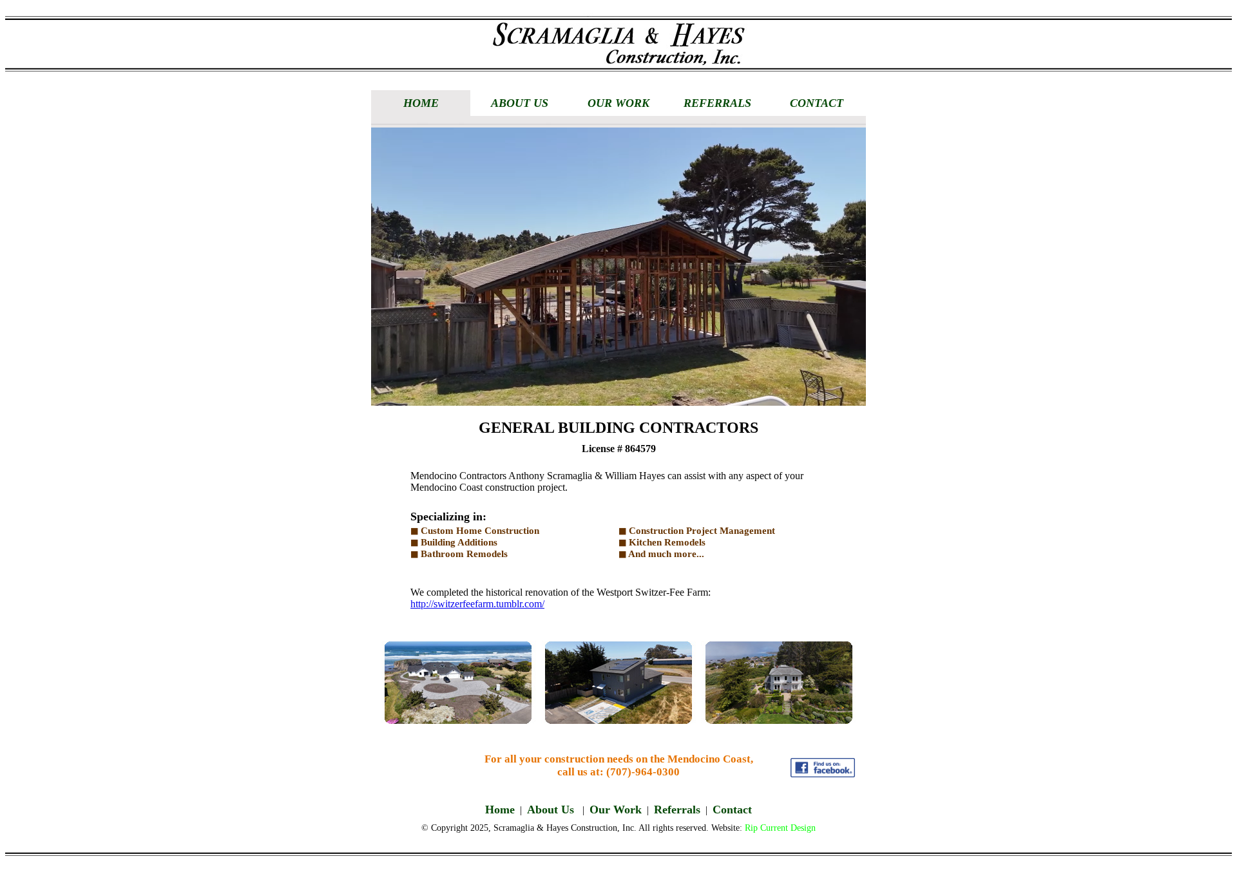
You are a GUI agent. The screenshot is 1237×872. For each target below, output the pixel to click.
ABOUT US (519, 103)
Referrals (677, 809)
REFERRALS (717, 103)
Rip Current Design (780, 828)
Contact (732, 809)
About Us (552, 809)
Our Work (616, 809)
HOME (421, 103)
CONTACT (816, 103)
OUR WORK (618, 103)
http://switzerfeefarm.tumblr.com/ (477, 603)
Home (500, 809)
